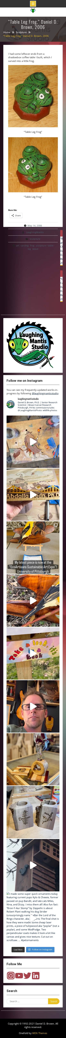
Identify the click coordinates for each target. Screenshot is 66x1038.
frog (32, 245)
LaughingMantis (35, 232)
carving (25, 245)
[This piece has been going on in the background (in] (33, 442)
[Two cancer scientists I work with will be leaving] (33, 812)
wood (35, 248)
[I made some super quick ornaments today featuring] (33, 918)
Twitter (27, 976)
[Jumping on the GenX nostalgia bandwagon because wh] (33, 706)
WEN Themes (39, 1033)
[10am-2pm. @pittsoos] (33, 547)
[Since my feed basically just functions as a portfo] (33, 865)
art (17, 245)
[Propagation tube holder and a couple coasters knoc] (33, 759)
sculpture (41, 245)
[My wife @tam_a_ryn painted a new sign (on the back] (33, 653)
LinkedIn (36, 976)
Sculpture (35, 238)
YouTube (19, 976)
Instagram (11, 976)
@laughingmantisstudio (45, 393)
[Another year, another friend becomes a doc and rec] (33, 495)
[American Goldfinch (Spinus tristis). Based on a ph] (33, 600)
